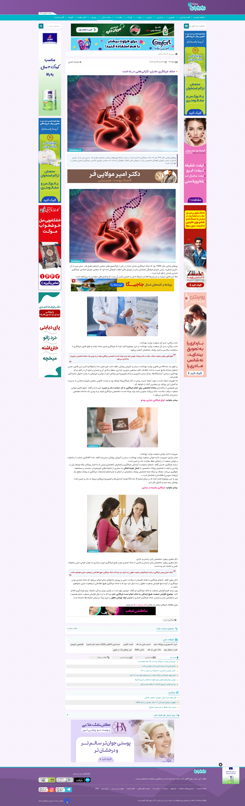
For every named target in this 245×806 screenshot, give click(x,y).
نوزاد (139, 17)
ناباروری (171, 17)
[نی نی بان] (196, 6)
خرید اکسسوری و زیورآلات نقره (165, 644)
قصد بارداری (185, 17)
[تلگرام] (63, 791)
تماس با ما (156, 788)
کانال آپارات (131, 788)
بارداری (160, 17)
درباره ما (165, 788)
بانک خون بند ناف (154, 649)
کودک (130, 17)
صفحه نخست (199, 17)
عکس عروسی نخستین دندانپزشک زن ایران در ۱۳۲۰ (158, 670)
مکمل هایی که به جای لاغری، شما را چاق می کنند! (159, 666)
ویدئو (94, 17)
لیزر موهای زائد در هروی (122, 649)
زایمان (149, 17)
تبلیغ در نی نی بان (117, 788)
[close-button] (220, 765)
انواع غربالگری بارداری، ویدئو (153, 400)
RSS (97, 788)
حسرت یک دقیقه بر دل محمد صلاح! (162, 707)
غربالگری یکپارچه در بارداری (153, 488)
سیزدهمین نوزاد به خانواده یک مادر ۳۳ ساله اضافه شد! (157, 661)
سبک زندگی (106, 17)
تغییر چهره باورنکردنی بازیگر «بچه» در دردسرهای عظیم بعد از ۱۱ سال (153, 675)
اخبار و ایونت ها (140, 605)
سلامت (119, 17)
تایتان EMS (139, 649)
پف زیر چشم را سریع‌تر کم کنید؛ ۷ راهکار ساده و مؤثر (158, 684)
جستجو (173, 788)
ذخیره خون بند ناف (143, 644)
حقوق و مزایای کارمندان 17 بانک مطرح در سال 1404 (156, 702)
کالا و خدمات (59, 17)
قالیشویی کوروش (76, 644)
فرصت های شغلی (144, 788)
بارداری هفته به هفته (186, 788)
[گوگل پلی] (64, 779)
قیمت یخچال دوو (170, 649)
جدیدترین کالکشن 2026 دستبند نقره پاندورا (103, 644)
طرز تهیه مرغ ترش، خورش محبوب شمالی (160, 697)
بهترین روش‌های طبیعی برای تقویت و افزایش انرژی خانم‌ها (155, 680)
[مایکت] (82, 779)
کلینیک (70, 17)
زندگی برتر (105, 788)
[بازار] (47, 779)
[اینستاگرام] (47, 791)
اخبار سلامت (81, 17)
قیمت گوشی (128, 644)
